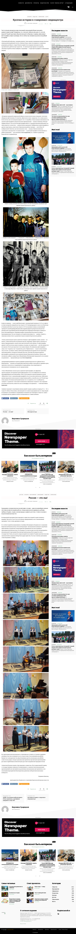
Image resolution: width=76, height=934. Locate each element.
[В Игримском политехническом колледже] (28, 467)
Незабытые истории (14, 892)
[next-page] (39, 487)
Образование (54, 68)
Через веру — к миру (40, 886)
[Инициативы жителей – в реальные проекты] (66, 467)
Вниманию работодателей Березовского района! (59, 147)
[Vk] (58, 914)
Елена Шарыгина (66, 481)
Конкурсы (54, 34)
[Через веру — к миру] (30, 888)
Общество (35, 16)
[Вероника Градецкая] (25, 23)
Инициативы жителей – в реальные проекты (66, 475)
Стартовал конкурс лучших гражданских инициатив (41, 899)
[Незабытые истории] (4, 894)
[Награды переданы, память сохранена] (9, 467)
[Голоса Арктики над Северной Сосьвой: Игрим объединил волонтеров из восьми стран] (63, 159)
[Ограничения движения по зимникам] (4, 888)
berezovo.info (10, 929)
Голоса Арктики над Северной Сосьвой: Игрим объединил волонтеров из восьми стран (63, 47)
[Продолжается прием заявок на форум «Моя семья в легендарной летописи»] (4, 900)
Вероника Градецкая (32, 23)
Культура (29, 16)
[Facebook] (40, 403)
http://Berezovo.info (16, 420)
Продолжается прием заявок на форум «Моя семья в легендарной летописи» (15, 900)
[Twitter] (43, 403)
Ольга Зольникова (28, 481)
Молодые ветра (32, 411)
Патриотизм (41, 16)
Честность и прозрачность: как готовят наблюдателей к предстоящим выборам (61, 118)
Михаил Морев (10, 481)
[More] (47, 403)
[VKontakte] (68, 7)
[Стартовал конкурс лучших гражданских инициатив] (30, 900)
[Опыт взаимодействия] (30, 894)
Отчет (24, 923)
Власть (53, 103)
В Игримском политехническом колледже (28, 475)
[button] (73, 7)
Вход (21, 923)
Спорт (46, 16)
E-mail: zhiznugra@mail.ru (25, 921)
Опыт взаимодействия (40, 892)
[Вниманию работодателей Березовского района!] (63, 138)
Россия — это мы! (8, 411)
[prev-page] (36, 487)
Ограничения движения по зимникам (16, 887)
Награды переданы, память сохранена (10, 475)
